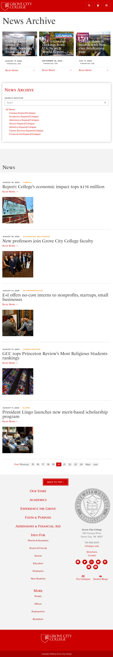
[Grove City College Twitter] (84, 562)
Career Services (31, 349)
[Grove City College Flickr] (89, 567)
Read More (8, 191)
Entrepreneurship (33, 291)
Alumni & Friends (38, 548)
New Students (38, 578)
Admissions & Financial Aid (38, 526)
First (16, 464)
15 (33, 464)
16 (38, 464)
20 (58, 464)
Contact (92, 555)
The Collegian (83, 579)
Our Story (38, 491)
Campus (27, 182)
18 (48, 464)
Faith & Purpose (38, 517)
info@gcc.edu (92, 546)
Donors (38, 555)
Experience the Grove (38, 508)
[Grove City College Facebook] (78, 562)
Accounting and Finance (36, 237)
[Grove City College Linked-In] (95, 567)
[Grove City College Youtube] (98, 562)
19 (53, 464)
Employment (38, 611)
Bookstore (38, 619)
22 (69, 464)
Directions (92, 552)
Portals (38, 596)
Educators (38, 563)
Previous (24, 464)
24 (81, 464)
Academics (38, 500)
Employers (38, 571)
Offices (38, 603)
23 (75, 464)
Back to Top (55, 482)
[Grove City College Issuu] (105, 562)
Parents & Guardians (38, 540)
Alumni (26, 408)
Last (95, 464)
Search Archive (14, 98)
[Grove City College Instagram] (91, 562)
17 (43, 464)
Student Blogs (100, 579)
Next (88, 464)
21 (64, 464)
